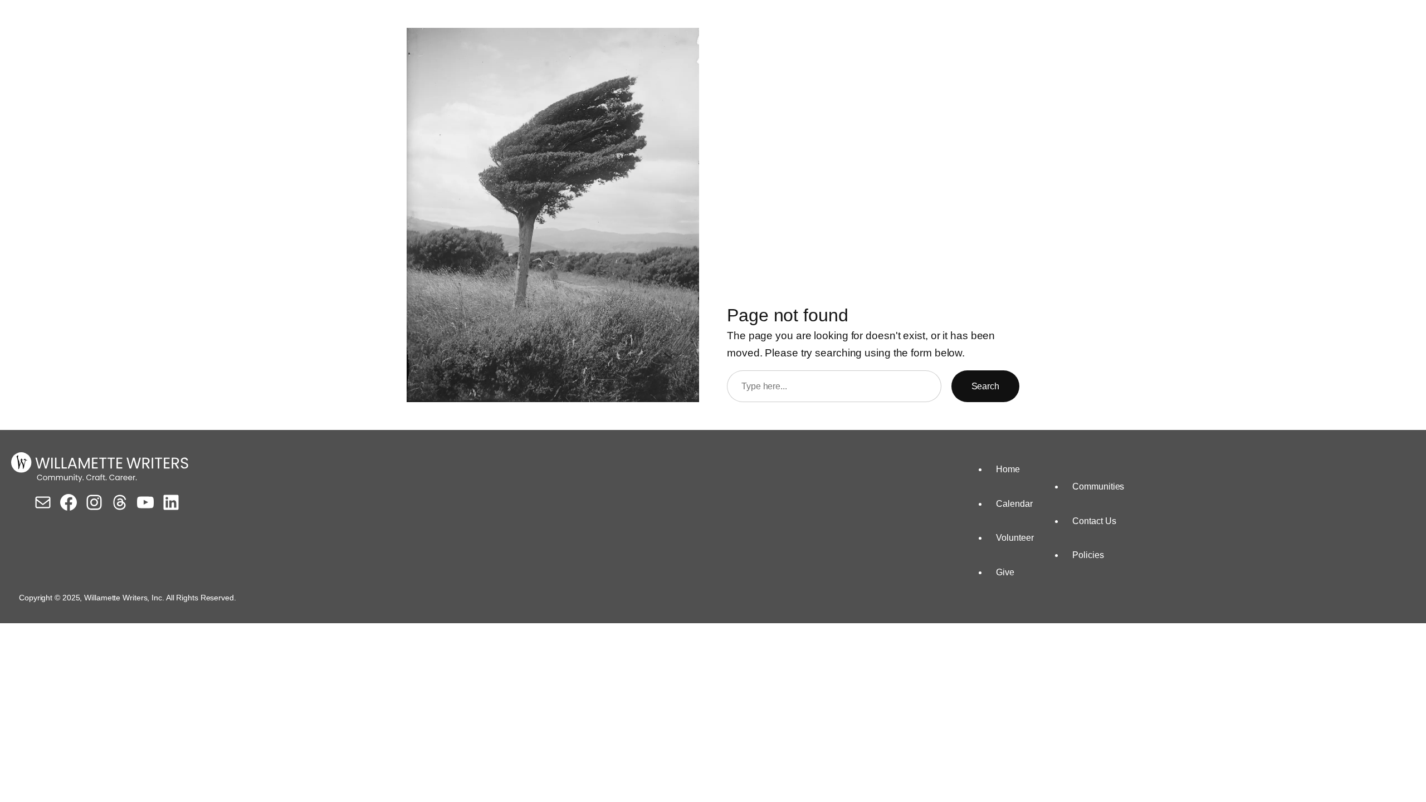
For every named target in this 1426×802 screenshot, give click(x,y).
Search (985, 386)
